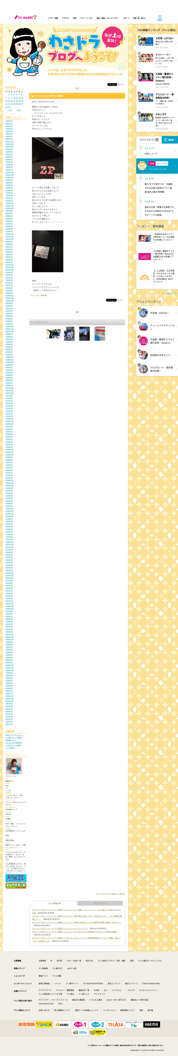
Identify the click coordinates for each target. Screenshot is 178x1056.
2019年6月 (9, 341)
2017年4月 (9, 408)
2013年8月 (9, 521)
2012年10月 (10, 547)
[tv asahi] (26, 18)
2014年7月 (9, 493)
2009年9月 (9, 642)
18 (17, 101)
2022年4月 (9, 254)
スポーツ (126, 18)
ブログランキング (100, 903)
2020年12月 (10, 295)
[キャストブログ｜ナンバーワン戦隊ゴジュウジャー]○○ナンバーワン (60, 928)
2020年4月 (9, 316)
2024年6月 (9, 187)
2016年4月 (9, 439)
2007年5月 (9, 714)
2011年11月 (10, 575)
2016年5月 (9, 436)
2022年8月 (9, 244)
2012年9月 (9, 549)
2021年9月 (9, 272)
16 (12, 101)
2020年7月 (9, 308)
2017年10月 (10, 393)
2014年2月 (9, 506)
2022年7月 (9, 247)
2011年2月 (9, 598)
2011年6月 (9, 588)
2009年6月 (9, 649)
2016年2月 (9, 444)
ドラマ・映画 (53, 18)
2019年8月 (9, 336)
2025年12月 (10, 141)
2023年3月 (9, 226)
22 (9, 104)
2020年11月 (10, 298)
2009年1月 (9, 662)
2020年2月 (9, 321)
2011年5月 (9, 590)
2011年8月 (9, 583)
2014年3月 (9, 503)
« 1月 (10, 110)
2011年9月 (9, 580)
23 (12, 104)
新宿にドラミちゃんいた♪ (14, 735)
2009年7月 (9, 647)
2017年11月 (10, 390)
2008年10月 (10, 670)
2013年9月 (9, 519)
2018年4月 (9, 377)
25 (17, 104)
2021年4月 (9, 285)
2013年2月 (9, 537)
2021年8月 (9, 275)
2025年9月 (9, 149)
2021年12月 (10, 264)
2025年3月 (9, 164)
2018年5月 (9, 375)
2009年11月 (10, 637)
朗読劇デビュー (11, 740)
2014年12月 (10, 480)
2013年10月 (10, 516)
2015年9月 (9, 457)
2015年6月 (9, 465)
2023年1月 (9, 231)
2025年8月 (9, 151)
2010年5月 (9, 621)
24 (14, 104)
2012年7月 (9, 554)
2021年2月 (9, 290)
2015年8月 (9, 460)
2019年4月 (9, 347)
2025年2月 (9, 167)
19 (19, 101)
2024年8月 (9, 182)
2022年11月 (10, 236)
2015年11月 (10, 452)
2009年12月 (10, 634)
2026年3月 (9, 133)
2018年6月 (9, 372)
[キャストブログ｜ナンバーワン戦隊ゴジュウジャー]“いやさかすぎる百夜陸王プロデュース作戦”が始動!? (74, 932)
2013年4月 (9, 531)
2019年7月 (9, 339)
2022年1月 (9, 262)
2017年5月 (9, 406)
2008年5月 (9, 683)
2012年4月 (9, 562)
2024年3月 (9, 195)
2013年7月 (9, 524)
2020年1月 (9, 324)
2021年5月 (9, 282)
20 (22, 101)
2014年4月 (9, 501)
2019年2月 (9, 352)
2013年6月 (9, 526)
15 (9, 101)
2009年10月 (10, 639)
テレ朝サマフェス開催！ (14, 745)
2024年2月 (9, 198)
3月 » (19, 110)
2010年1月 (9, 631)
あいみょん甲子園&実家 (14, 742)
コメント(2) (35, 295)
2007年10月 (10, 701)
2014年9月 (9, 488)
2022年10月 (10, 239)
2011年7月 (9, 585)
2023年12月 (10, 203)
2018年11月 (10, 359)
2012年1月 (9, 570)
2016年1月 (9, 447)
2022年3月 (9, 257)
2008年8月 (9, 675)
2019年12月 (10, 326)
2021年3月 (9, 288)
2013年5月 (9, 529)
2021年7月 (9, 277)
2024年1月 (9, 200)
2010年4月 (9, 624)
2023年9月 (9, 210)
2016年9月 (9, 426)
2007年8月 (9, 706)
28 (7, 107)
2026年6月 (9, 126)
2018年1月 (9, 385)
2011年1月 (9, 601)
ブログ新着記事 (54, 903)
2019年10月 (10, 331)
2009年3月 (9, 657)
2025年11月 (10, 144)
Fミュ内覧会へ (11, 748)
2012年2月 (9, 567)
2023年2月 (9, 228)
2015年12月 (10, 449)
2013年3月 (9, 534)
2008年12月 (10, 665)
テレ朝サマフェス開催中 (14, 737)
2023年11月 (10, 205)
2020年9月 (9, 303)
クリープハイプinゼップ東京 (49, 96)
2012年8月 (9, 552)
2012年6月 (9, 557)
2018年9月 (9, 365)
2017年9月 (9, 395)
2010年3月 (9, 626)
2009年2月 (9, 660)
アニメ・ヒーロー (86, 18)
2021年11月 (10, 267)
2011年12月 (10, 572)
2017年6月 (9, 403)
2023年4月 (9, 223)
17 (14, 101)
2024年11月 (10, 175)
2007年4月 (9, 716)
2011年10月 (10, 578)
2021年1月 (9, 293)
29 (9, 107)
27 (22, 104)
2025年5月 (9, 159)
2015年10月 (10, 454)
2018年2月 (9, 383)
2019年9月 (9, 334)
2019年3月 (9, 349)
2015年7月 (9, 462)
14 (7, 101)
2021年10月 (10, 270)
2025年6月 (9, 157)
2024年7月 (9, 185)
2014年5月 (9, 498)
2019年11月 (10, 329)
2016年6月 (9, 434)
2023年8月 (9, 213)
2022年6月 (9, 249)
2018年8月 (9, 367)
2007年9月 (9, 703)
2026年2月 (9, 136)
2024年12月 (10, 172)
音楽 (74, 18)
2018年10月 (10, 362)
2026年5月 (9, 128)
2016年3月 (9, 442)
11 (17, 98)
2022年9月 (9, 241)
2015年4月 (9, 470)
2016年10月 (10, 424)
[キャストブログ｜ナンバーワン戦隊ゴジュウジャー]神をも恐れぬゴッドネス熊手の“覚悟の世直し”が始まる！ (76, 922)
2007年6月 (9, 711)
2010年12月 (10, 603)
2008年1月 (9, 693)
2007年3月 (9, 719)
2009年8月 (9, 644)
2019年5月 (9, 344)
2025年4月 (9, 162)
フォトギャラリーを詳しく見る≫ (110, 894)
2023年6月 (9, 218)
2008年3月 (9, 688)
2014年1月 (9, 508)
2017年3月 (9, 411)
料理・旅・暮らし (139, 18)
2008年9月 (9, 673)
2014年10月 (10, 485)
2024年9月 (9, 180)
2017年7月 (9, 401)
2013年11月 (10, 513)
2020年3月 (9, 318)
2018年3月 (9, 380)
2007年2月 (9, 721)
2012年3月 (9, 565)
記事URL (44, 295)
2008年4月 (9, 685)
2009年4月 (9, 655)
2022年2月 (9, 259)
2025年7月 (9, 154)
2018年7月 (9, 370)
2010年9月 (9, 611)
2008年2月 (9, 691)
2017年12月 (10, 388)
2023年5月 (9, 221)
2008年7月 (9, 678)
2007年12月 (10, 696)
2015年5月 (9, 467)
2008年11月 (10, 667)
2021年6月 (9, 280)
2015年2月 (9, 475)
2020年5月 (9, 313)
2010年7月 (9, 616)
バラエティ (65, 18)
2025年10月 (10, 146)
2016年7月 (9, 431)
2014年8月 (9, 490)
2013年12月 (10, 511)
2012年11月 (10, 544)
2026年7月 (9, 123)
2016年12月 (10, 418)
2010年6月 (9, 619)
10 (14, 98)
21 (7, 104)
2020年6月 (9, 311)
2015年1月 (9, 478)
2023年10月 (10, 208)
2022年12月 (10, 234)
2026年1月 (9, 139)
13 (22, 98)
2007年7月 (9, 708)
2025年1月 (9, 169)
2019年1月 (9, 354)
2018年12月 (10, 357)
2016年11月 (10, 421)
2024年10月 (10, 177)
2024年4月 (9, 193)
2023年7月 (9, 216)
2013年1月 (9, 539)
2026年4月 (9, 131)
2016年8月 (9, 429)
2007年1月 (9, 724)
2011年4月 (9, 593)
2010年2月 (9, 629)
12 (19, 98)
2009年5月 (9, 652)
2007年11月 (10, 698)
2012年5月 (9, 560)
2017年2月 (9, 413)
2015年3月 (9, 472)
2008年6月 (9, 680)
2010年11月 (10, 606)
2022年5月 (9, 252)
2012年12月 (10, 542)
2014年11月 (10, 483)
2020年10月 (10, 300)
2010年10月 (10, 608)
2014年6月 (9, 495)
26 (19, 104)
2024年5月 (9, 190)
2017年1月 (9, 416)
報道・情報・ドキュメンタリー (108, 18)
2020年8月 (9, 306)
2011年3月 (9, 596)
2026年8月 (9, 121)
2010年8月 (9, 614)
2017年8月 (9, 398)
